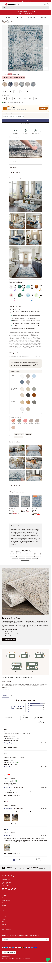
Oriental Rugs (43, 17)
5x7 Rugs (19, 552)
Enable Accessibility (6, 929)
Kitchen (21, 677)
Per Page (38, 858)
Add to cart (25, 120)
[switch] (34, 717)
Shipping (4, 921)
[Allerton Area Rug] (25, 501)
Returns (4, 924)
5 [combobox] (36, 859)
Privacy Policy (4, 958)
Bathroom (25, 677)
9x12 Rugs (25, 552)
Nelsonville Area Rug (16, 795)
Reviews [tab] (5, 695)
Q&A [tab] (12, 695)
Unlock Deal (43, 108)
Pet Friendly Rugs (30, 556)
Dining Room (11, 677)
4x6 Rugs (31, 552)
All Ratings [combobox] (25, 717)
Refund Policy (18, 958)
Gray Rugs (19, 17)
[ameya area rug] (4, 84)
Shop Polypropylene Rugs (9, 639)
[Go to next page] (32, 860)
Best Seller (7, 17)
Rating (24, 715)
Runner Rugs (15, 558)
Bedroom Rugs (30, 554)
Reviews (4, 897)
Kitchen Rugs (23, 554)
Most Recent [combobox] (41, 722)
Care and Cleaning (6, 927)
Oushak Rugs (35, 558)
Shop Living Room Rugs (7, 689)
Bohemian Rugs (31, 17)
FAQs (3, 919)
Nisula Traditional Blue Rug (13, 509)
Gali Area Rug (14, 747)
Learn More (46, 113)
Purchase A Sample (25, 123)
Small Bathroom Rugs (25, 560)
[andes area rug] (10, 84)
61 (29, 859)
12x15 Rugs (28, 558)
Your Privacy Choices (26, 958)
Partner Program (6, 900)
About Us (4, 895)
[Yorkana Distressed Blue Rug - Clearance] (37, 501)
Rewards (4, 905)
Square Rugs (22, 558)
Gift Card (4, 910)
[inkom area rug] (21, 84)
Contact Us (4, 916)
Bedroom (17, 677)
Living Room (5, 677)
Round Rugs (38, 556)
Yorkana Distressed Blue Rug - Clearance (36, 510)
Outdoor (30, 677)
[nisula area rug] (33, 84)
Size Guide (47, 95)
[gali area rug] (16, 84)
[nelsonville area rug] (27, 84)
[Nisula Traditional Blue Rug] (14, 501)
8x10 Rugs (13, 552)
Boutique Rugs (7, 956)
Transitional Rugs (13, 556)
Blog (3, 903)
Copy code (22, 77)
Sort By (39, 721)
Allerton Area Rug (25, 508)
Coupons (4, 908)
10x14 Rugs (36, 552)
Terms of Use (11, 958)
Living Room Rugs (14, 554)
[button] (48, 4)
